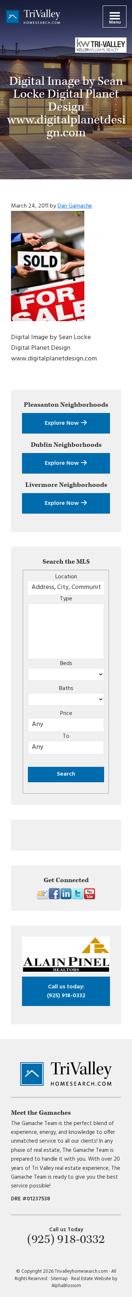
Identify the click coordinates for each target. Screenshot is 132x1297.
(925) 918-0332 (66, 991)
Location (66, 577)
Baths (66, 688)
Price (66, 713)
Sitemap (59, 1279)
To (66, 736)
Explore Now (62, 423)
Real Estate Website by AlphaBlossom (84, 1282)
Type (66, 599)
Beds (66, 663)
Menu (115, 22)
